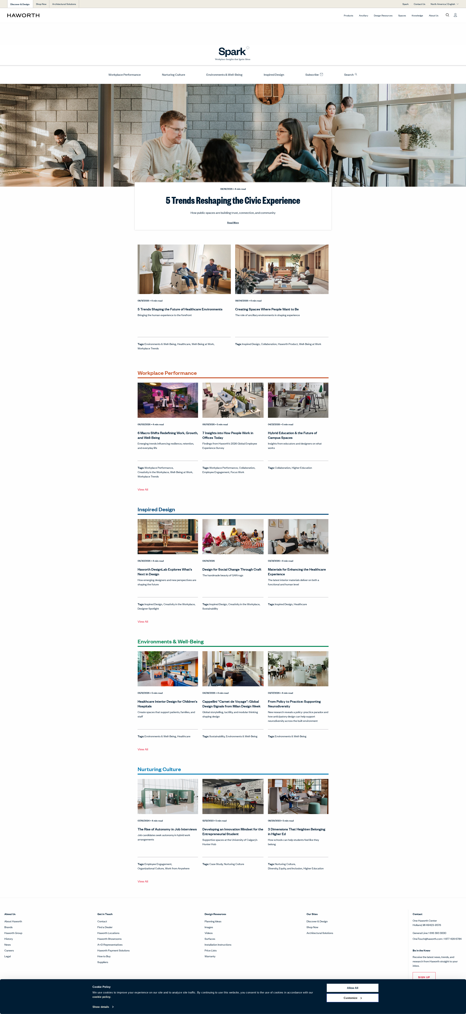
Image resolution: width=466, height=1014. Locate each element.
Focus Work (237, 472)
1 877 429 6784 (453, 938)
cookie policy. (101, 996)
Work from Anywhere (177, 868)
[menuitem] (123, 74)
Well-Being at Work (203, 344)
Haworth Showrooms (109, 938)
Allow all (352, 987)
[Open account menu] (455, 15)
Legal (7, 956)
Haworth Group (13, 933)
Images (209, 927)
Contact (102, 921)
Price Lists (211, 950)
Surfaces (210, 938)
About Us (433, 15)
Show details (100, 1006)
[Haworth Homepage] (52, 15)
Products (348, 15)
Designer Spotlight (148, 608)
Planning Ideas (213, 921)
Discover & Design (317, 921)
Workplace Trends (148, 348)
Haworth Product (288, 344)
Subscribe (312, 74)
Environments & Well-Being (224, 74)
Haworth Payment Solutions (113, 950)
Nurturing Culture (173, 74)
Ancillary (363, 15)
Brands (8, 927)
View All (143, 489)
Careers (9, 950)
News (7, 944)
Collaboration (269, 344)
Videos (209, 933)
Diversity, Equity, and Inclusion (285, 868)
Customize (350, 997)
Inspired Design (274, 74)
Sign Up (424, 977)
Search (349, 74)
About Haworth (13, 921)
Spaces (402, 15)
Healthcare (183, 344)
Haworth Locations (108, 933)
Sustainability (210, 608)
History (8, 938)
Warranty (210, 956)
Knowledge (417, 15)
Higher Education (302, 467)
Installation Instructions (218, 944)
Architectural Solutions (64, 4)
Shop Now (41, 4)
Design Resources (383, 15)
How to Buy (103, 956)
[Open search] (447, 15)
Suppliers (102, 962)
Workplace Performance (124, 74)
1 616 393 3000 (437, 933)
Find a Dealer (104, 927)
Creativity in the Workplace (153, 472)
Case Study (216, 864)
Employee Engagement (215, 472)
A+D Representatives (110, 944)
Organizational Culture (151, 868)
